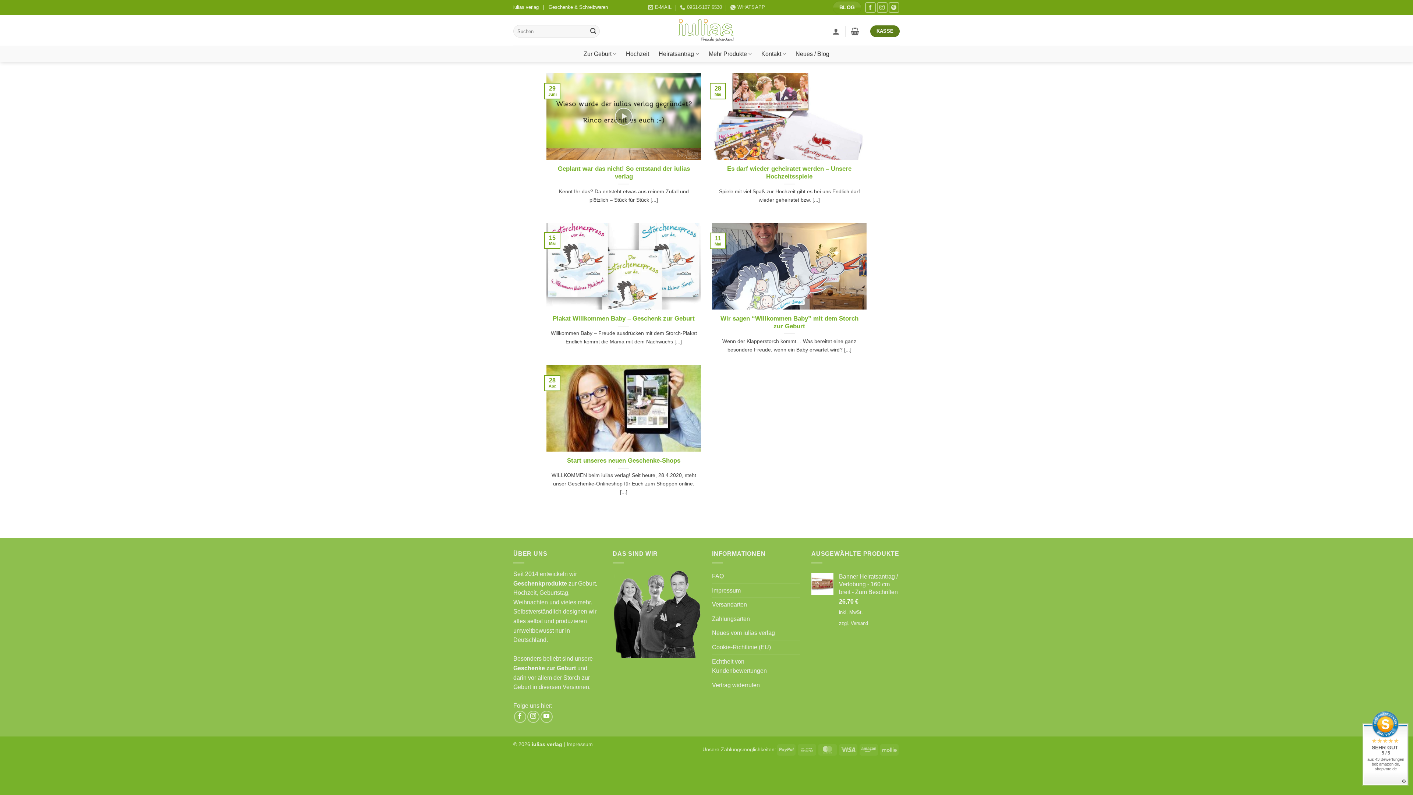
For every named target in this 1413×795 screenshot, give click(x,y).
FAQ (718, 576)
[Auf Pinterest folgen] (894, 7)
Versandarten (729, 604)
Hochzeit (637, 54)
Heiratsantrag (676, 54)
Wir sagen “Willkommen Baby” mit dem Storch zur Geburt (789, 322)
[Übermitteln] (593, 31)
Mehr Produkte (728, 54)
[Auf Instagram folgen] (882, 7)
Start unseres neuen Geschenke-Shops (623, 460)
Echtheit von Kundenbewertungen (739, 666)
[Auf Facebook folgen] (870, 7)
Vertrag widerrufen (736, 685)
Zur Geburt (598, 54)
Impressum (726, 590)
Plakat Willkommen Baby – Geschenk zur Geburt (624, 318)
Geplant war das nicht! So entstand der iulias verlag (624, 172)
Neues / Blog (812, 54)
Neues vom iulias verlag (743, 633)
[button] (836, 31)
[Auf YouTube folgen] (547, 717)
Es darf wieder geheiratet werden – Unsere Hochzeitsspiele (789, 172)
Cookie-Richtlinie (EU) (741, 647)
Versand (859, 623)
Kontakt (771, 54)
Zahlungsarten (731, 619)
